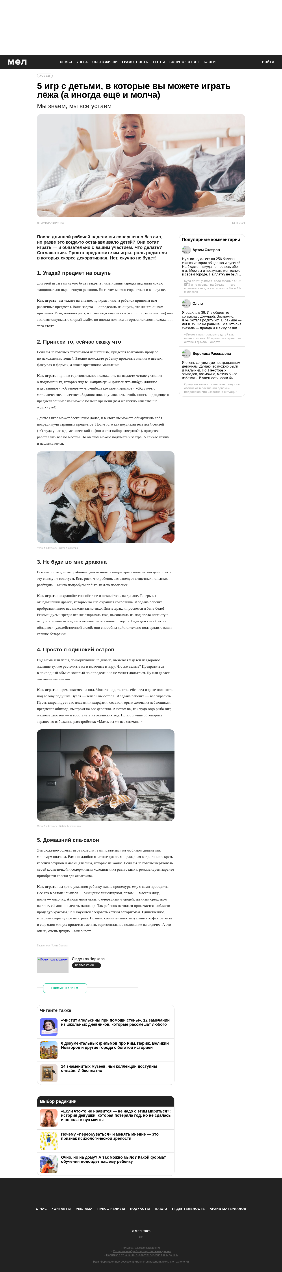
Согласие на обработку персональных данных (142, 1251)
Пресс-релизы (111, 1208)
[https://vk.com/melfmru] (128, 1192)
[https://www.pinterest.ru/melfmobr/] (153, 1192)
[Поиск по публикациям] (253, 62)
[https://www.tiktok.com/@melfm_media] (141, 1192)
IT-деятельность (188, 1208)
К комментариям (64, 988)
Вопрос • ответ (184, 62)
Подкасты (140, 1208)
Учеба (82, 62)
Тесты (159, 62)
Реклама (84, 1208)
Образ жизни (105, 62)
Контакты (61, 1208)
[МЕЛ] (17, 62)
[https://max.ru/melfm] (177, 1192)
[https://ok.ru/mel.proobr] (165, 1192)
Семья (66, 62)
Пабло (161, 1208)
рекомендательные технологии (169, 1261)
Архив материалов (228, 1208)
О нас (41, 1208)
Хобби (44, 75)
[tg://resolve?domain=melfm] (104, 1192)
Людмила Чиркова (88, 959)
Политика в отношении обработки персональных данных (142, 1255)
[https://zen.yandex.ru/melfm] (116, 1192)
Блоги (210, 62)
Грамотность (135, 62)
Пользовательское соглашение (141, 1247)
